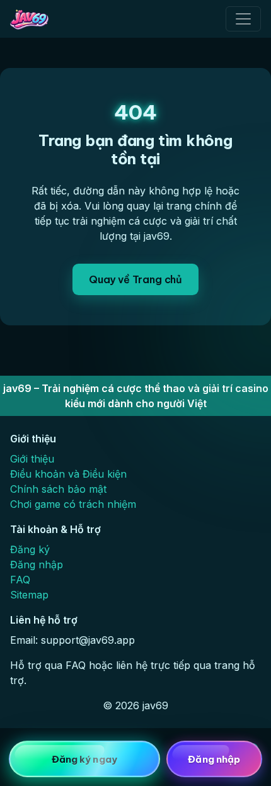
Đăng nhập (36, 564)
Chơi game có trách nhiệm (73, 504)
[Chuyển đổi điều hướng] (243, 18)
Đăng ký (30, 549)
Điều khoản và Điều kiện (68, 474)
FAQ (20, 579)
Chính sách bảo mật (58, 489)
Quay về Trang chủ (135, 279)
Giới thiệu (32, 458)
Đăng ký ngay (84, 759)
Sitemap (29, 594)
